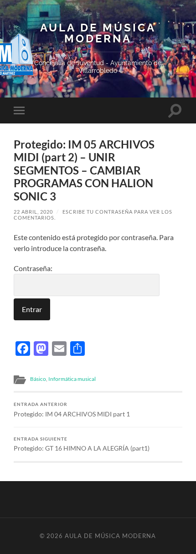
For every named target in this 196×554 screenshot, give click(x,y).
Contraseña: (33, 268)
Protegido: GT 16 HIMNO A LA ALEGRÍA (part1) (82, 444)
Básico (38, 379)
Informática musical (72, 379)
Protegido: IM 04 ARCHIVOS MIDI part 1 (72, 409)
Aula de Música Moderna (98, 33)
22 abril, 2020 (33, 212)
